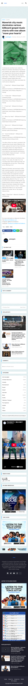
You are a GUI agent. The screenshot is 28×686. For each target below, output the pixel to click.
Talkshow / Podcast (14, 400)
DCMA (22, 679)
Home (3, 19)
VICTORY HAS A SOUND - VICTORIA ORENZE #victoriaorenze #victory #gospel (7, 281)
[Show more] (3, 233)
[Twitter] (14, 230)
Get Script (9, 640)
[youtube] (14, 573)
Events (14, 387)
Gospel (14, 390)
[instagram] (17, 573)
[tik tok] (20, 573)
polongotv (12, 239)
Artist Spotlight (14, 377)
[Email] (20, 230)
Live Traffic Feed (14, 613)
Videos (14, 410)
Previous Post (6, 307)
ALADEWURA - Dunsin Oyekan (7, 260)
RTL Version (14, 681)
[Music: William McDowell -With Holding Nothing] (6, 354)
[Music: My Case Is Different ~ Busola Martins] (6, 346)
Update (8, 19)
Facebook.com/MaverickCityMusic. (16, 223)
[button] (2, 3)
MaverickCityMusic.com (11, 220)
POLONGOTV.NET (21, 615)
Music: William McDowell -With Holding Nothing (18, 352)
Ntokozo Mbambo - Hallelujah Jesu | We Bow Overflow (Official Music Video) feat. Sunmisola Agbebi (18, 649)
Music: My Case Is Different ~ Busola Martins (18, 345)
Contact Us (16, 679)
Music (14, 395)
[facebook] (7, 573)
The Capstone (14, 402)
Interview (14, 392)
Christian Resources (14, 379)
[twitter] (11, 573)
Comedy (14, 382)
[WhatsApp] (17, 230)
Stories (14, 397)
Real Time (13, 640)
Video (11, 226)
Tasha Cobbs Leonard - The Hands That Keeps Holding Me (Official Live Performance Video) (20, 262)
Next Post (22, 307)
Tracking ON (18, 640)
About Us (10, 679)
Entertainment (14, 384)
